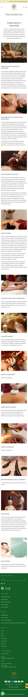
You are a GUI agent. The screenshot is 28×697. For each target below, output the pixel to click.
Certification (4, 641)
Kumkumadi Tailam (5, 596)
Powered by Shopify (19, 694)
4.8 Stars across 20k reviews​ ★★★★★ (11, 1)
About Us (3, 643)
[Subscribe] (23, 579)
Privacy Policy (4, 617)
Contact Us (3, 646)
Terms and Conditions (6, 620)
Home (2, 630)
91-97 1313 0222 (5, 653)
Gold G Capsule (4, 604)
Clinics (2, 636)
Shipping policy (4, 615)
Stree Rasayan (4, 599)
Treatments (4, 638)
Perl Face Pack (4, 607)
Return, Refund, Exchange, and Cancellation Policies (13, 623)
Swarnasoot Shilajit (5, 602)
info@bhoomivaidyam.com (7, 658)
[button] (1, 7)
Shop (2, 633)
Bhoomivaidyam (11, 694)
